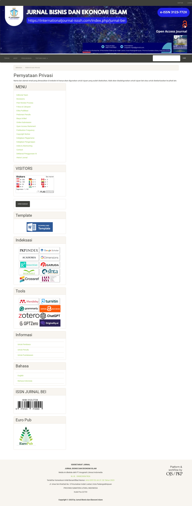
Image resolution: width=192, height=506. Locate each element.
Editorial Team (22, 95)
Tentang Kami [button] (40, 58)
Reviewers (20, 99)
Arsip (15, 58)
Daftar (180, 3)
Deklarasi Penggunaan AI (26, 154)
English (21, 376)
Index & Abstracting (24, 146)
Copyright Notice (23, 134)
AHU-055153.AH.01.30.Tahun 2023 (100, 480)
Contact (19, 150)
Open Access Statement (26, 126)
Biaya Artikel (21, 118)
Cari (184, 58)
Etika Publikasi (22, 111)
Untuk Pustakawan (25, 355)
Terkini (6, 58)
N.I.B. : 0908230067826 (80, 476)
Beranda (19, 68)
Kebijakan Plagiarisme (25, 138)
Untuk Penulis (23, 350)
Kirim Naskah (23, 204)
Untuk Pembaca (24, 344)
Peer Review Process (24, 103)
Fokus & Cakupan (23, 107)
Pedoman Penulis (23, 115)
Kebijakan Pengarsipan (25, 142)
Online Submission (23, 122)
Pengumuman (26, 58)
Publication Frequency (25, 130)
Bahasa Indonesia (25, 381)
